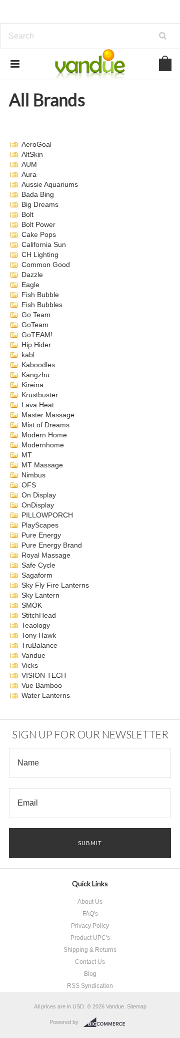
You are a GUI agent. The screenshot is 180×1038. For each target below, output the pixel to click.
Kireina (33, 385)
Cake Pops (39, 234)
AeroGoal (37, 144)
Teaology (36, 625)
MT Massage (42, 465)
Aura (29, 174)
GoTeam (35, 325)
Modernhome (43, 445)
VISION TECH (44, 675)
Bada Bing (38, 194)
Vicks (30, 665)
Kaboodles (38, 365)
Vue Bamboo (42, 685)
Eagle (31, 285)
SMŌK (32, 605)
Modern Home (44, 435)
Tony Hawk (39, 635)
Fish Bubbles (42, 305)
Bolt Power (39, 224)
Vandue (34, 655)
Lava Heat (38, 405)
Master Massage (48, 415)
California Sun (44, 244)
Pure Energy (41, 535)
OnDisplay (38, 505)
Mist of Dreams (46, 425)
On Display (39, 495)
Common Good (46, 265)
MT (27, 455)
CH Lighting (40, 254)
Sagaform (37, 575)
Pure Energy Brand (52, 545)
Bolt (28, 214)
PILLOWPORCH (47, 515)
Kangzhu (36, 375)
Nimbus (34, 475)
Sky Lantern (41, 595)
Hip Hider (36, 345)
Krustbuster (40, 395)
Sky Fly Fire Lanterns (55, 585)
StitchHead (39, 615)
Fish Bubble (40, 295)
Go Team (36, 315)
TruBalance (40, 645)
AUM (29, 164)
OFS (29, 485)
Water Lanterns (46, 695)
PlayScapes (40, 525)
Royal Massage (46, 555)
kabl (28, 355)
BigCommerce (107, 1022)
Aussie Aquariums (50, 184)
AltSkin (32, 154)
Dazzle (32, 275)
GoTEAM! (37, 335)
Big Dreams (40, 204)
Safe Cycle (39, 565)
